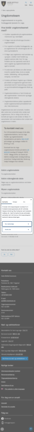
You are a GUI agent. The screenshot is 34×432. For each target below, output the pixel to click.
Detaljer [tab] (15, 202)
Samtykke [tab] (5, 202)
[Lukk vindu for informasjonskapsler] (31, 199)
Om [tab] (24, 202)
